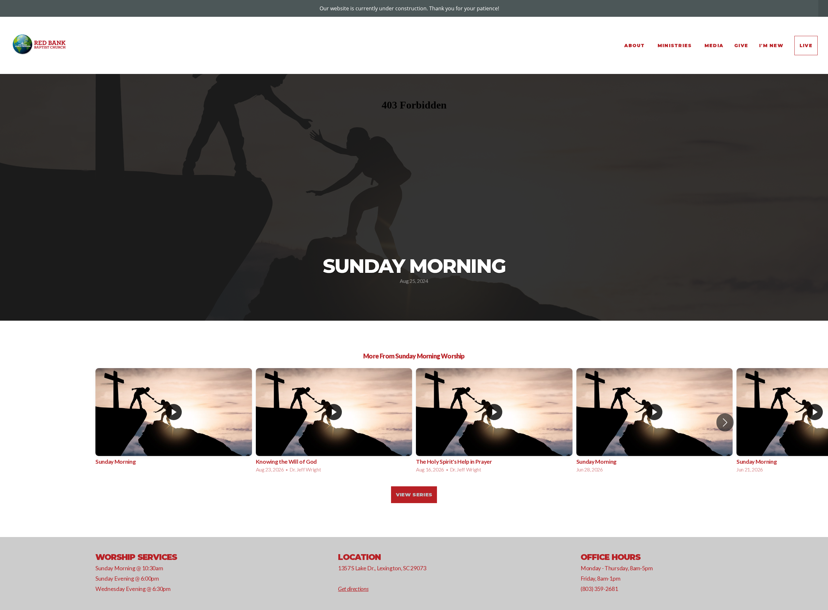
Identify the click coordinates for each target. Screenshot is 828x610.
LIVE (806, 45)
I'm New (771, 45)
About (635, 45)
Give (741, 45)
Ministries (675, 45)
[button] (725, 422)
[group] (173, 422)
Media (713, 45)
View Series (414, 494)
